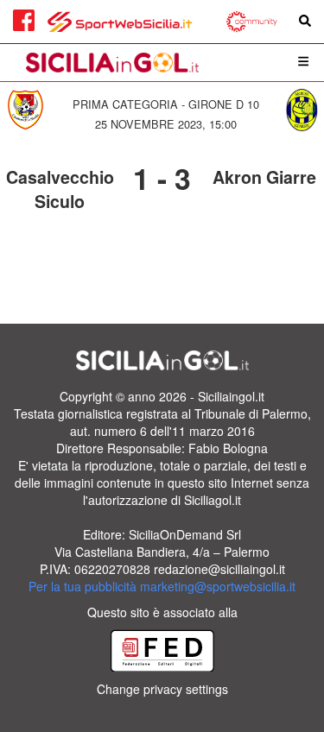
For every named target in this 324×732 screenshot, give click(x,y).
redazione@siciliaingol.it (219, 568)
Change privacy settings (162, 688)
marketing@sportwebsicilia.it (217, 586)
